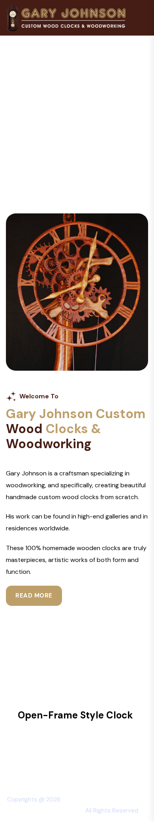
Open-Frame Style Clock (75, 715)
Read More (34, 596)
